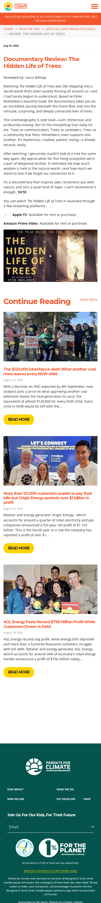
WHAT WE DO (65, 789)
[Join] (90, 827)
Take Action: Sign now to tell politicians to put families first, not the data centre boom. (50, 18)
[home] (13, 6)
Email (14, 826)
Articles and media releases (71, 29)
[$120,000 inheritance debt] (50, 336)
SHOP (87, 799)
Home (8, 29)
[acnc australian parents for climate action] (27, 847)
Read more (19, 419)
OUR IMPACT (15, 789)
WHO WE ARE (15, 799)
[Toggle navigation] (94, 6)
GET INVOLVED (66, 799)
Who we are (29, 29)
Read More (88, 299)
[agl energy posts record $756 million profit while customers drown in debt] (50, 589)
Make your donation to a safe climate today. (51, 870)
